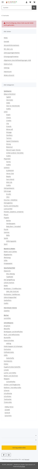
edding (8, 343)
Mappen (7, 379)
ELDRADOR (10, 170)
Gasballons (7, 300)
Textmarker (8, 399)
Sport (5, 244)
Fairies (8, 162)
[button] (26, 2)
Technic (9, 138)
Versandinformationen (11, 45)
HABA (8, 103)
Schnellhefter (10, 382)
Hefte (5, 355)
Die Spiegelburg (9, 280)
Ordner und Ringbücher (12, 385)
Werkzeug (7, 257)
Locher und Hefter (10, 373)
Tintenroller (8, 402)
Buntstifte (7, 337)
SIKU (7, 197)
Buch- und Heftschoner (12, 334)
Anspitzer (7, 326)
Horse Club (10, 173)
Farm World (10, 179)
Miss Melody (10, 274)
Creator (8, 120)
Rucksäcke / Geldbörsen (12, 294)
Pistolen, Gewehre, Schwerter (14, 212)
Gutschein (8, 416)
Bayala (8, 176)
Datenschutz (8, 64)
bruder (8, 194)
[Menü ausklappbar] (3, 1)
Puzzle (6, 229)
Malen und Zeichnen (11, 376)
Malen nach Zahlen (10, 252)
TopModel (9, 277)
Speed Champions (12, 141)
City (7, 123)
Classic (8, 117)
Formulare (7, 349)
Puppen (6, 218)
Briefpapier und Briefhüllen (13, 332)
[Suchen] (34, 7)
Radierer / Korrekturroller (12, 387)
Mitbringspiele (11, 241)
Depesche (7, 271)
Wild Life (9, 182)
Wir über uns (8, 49)
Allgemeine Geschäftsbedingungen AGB (17, 60)
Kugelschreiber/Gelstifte (12, 367)
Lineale (6, 370)
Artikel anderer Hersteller (15, 153)
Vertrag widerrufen (19, 448)
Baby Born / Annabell (13, 226)
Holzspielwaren (9, 188)
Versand (26, 459)
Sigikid (8, 97)
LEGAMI (7, 410)
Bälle (8, 235)
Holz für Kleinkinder (13, 106)
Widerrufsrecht (9, 75)
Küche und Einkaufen (11, 206)
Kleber (6, 364)
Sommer (7, 232)
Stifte (5, 260)
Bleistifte (7, 329)
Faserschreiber (9, 340)
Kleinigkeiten (8, 203)
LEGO (5, 112)
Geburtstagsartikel (10, 297)
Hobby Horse (9, 407)
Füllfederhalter (9, 352)
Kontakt (6, 41)
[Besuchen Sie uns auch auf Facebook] (4, 455)
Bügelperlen (8, 254)
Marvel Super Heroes (13, 150)
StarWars (9, 135)
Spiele (6, 238)
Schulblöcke (8, 393)
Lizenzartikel (8, 209)
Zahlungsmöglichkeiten (12, 53)
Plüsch (6, 215)
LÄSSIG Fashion (9, 283)
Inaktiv (8, 109)
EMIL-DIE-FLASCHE (12, 291)
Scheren (6, 390)
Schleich (7, 168)
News (6, 38)
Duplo (8, 115)
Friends (8, 126)
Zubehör (7, 311)
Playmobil (7, 159)
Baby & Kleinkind (9, 94)
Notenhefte (10, 358)
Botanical (9, 147)
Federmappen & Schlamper (13, 346)
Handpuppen (10, 223)
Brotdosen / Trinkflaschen (12, 288)
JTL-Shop (22, 466)
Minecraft (9, 129)
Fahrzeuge (7, 191)
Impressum (8, 71)
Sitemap (6, 68)
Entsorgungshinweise (11, 56)
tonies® (7, 413)
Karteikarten (8, 361)
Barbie (8, 220)
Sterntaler (9, 100)
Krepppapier (8, 263)
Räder (6, 285)
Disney (8, 144)
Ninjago (9, 132)
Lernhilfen (7, 318)
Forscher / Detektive (10, 200)
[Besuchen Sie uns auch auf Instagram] (9, 455)
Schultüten (7, 396)
